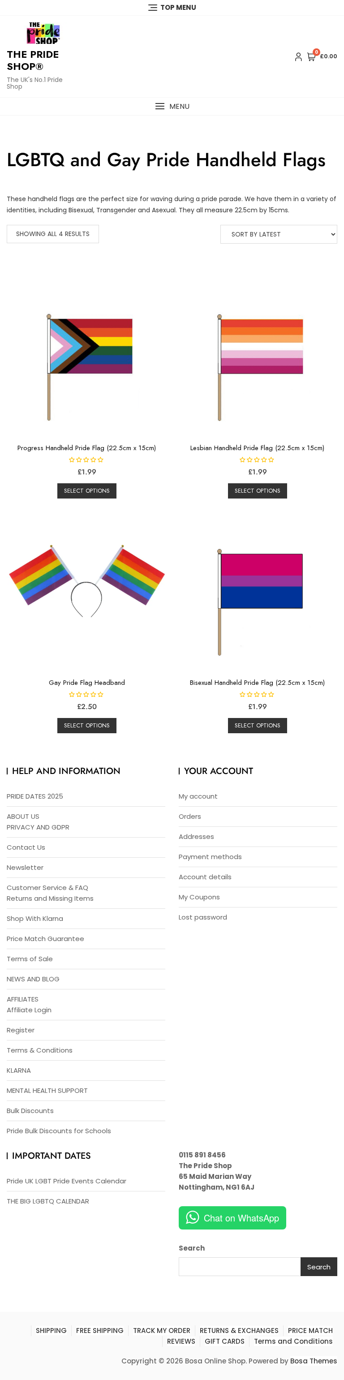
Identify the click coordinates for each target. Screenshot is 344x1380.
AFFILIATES (23, 999)
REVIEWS (181, 1341)
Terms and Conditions (293, 1341)
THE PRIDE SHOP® (33, 60)
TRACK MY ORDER (161, 1330)
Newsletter (25, 867)
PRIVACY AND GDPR (38, 827)
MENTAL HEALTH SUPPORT (47, 1090)
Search (192, 1248)
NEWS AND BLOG (33, 979)
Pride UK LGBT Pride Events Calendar (66, 1181)
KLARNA (19, 1070)
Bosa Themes (313, 1361)
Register (20, 1030)
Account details (205, 876)
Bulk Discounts (30, 1110)
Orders (190, 816)
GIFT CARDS (225, 1341)
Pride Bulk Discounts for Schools (59, 1130)
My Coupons (199, 897)
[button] (172, 106)
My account (198, 796)
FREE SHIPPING (100, 1330)
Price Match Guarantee (45, 938)
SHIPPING (51, 1330)
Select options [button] (87, 490)
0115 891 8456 (202, 1155)
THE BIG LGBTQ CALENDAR (48, 1201)
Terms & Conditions (40, 1050)
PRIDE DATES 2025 (35, 796)
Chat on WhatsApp (241, 1217)
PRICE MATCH (310, 1330)
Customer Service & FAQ (47, 887)
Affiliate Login (29, 1010)
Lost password (203, 917)
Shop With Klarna (35, 918)
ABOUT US (23, 816)
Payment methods (210, 856)
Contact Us (26, 847)
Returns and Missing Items (50, 898)
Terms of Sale (30, 958)
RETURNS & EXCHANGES (239, 1330)
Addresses (196, 836)
